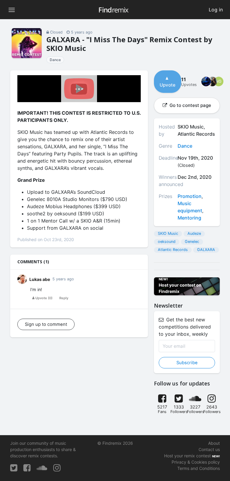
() (43, 298)
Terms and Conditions (198, 468)
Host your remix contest (187, 455)
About (214, 443)
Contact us (209, 449)
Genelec (192, 241)
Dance (55, 60)
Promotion (190, 196)
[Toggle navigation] (12, 9)
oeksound (166, 241)
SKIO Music (168, 233)
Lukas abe (39, 279)
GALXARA (206, 249)
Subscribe (187, 362)
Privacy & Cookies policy (196, 462)
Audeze (194, 233)
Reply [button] (63, 298)
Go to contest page (189, 105)
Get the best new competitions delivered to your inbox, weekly (185, 327)
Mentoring (189, 218)
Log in (216, 10)
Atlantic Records (173, 249)
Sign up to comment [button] (46, 324)
